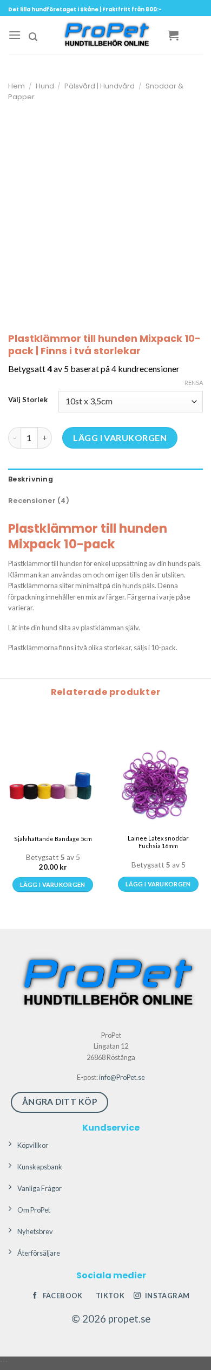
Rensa (193, 382)
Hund (45, 86)
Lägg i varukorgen (120, 437)
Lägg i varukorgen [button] (52, 884)
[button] (14, 35)
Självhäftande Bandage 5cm (53, 838)
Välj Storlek (28, 400)
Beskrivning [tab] (30, 479)
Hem (16, 86)
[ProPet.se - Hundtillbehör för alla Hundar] (105, 35)
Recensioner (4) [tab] (38, 500)
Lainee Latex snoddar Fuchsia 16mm (158, 842)
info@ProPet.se (122, 1077)
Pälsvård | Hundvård (99, 86)
